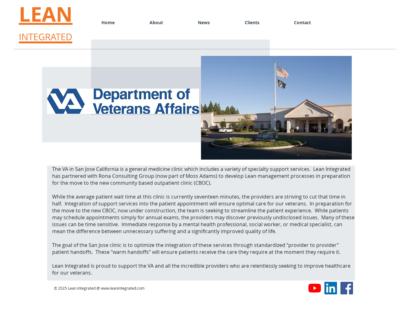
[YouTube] (314, 288)
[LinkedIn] (330, 288)
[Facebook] (346, 288)
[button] (252, 22)
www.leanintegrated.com (122, 288)
